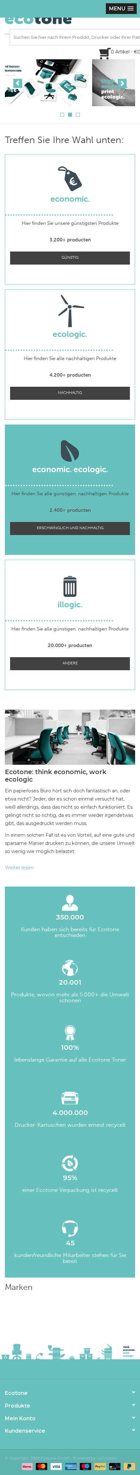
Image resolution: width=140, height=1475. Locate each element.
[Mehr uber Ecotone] (70, 82)
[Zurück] (17, 83)
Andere (70, 663)
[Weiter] (122, 83)
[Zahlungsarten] (27, 1466)
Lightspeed (107, 1457)
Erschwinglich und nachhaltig (70, 528)
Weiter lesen (19, 868)
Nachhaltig (70, 392)
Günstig (70, 257)
